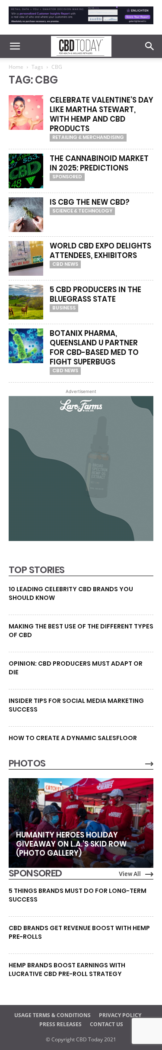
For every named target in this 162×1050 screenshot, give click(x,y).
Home (16, 67)
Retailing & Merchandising (88, 137)
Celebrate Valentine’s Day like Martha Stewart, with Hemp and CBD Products (101, 114)
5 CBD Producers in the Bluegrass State (95, 294)
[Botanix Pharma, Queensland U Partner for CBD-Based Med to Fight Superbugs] (26, 346)
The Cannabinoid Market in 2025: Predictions (99, 163)
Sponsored (67, 176)
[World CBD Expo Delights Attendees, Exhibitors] (26, 258)
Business (64, 307)
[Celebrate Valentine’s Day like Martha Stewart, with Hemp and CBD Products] (26, 112)
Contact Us (106, 1024)
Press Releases (60, 1024)
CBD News (65, 264)
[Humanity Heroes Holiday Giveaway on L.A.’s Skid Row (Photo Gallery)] (81, 823)
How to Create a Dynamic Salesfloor (73, 738)
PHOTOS (27, 763)
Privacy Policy (120, 1015)
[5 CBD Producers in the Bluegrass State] (26, 302)
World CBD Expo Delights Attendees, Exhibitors (100, 251)
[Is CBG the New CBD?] (26, 214)
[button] (15, 46)
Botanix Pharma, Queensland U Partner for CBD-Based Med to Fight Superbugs (94, 347)
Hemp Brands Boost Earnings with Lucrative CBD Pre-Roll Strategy (67, 969)
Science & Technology (82, 210)
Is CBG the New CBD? (90, 202)
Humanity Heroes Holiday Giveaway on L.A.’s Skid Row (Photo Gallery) (71, 844)
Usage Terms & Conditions (52, 1015)
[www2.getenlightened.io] (81, 26)
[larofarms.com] (81, 539)
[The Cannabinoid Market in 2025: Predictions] (26, 171)
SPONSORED (35, 873)
